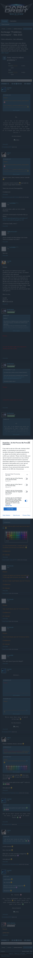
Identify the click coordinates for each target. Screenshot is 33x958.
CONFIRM (10, 509)
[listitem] (16, 474)
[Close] (29, 443)
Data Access (16, 515)
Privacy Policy (26, 515)
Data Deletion (6, 515)
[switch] (26, 479)
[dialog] (16, 479)
